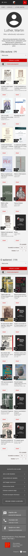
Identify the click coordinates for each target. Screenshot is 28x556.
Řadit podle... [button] (5, 55)
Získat (4, 94)
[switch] (4, 64)
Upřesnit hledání (14, 60)
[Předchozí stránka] (22, 250)
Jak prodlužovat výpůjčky (10, 478)
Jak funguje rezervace (9, 482)
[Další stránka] (25, 250)
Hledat (24, 2)
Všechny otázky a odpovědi (14, 501)
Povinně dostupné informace (11, 494)
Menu (4, 2)
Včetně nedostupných (13, 64)
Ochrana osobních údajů (9, 490)
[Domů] (14, 2)
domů (3, 7)
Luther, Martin (19, 7)
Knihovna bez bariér (8, 486)
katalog (9, 7)
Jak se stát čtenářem (9, 474)
